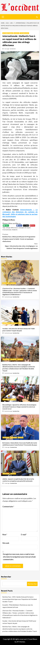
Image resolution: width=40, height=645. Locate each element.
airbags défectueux (12, 227)
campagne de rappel (24, 227)
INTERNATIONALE (7, 33)
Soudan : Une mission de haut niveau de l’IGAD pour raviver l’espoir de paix (18, 330)
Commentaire (8, 506)
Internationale (6, 229)
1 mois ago (7, 447)
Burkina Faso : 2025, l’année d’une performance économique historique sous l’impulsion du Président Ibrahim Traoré (19, 599)
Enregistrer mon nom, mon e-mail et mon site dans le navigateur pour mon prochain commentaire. (19, 556)
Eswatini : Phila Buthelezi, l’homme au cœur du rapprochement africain (17, 606)
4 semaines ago (8, 411)
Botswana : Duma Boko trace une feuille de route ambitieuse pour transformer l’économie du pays (19, 444)
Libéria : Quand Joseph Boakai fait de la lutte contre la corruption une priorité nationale (18, 480)
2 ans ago (6, 48)
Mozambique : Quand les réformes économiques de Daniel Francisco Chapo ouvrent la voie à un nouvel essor (19, 407)
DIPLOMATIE (6, 323)
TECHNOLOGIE (24, 33)
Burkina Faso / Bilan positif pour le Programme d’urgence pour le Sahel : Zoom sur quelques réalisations (18, 237)
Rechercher (6, 576)
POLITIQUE (6, 283)
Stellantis (14, 229)
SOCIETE (16, 33)
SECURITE (13, 359)
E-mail (24, 534)
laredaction (13, 48)
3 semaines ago (8, 297)
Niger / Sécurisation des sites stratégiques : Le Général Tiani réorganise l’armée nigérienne (21, 246)
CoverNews (32, 639)
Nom (4, 534)
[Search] (37, 17)
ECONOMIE (6, 437)
